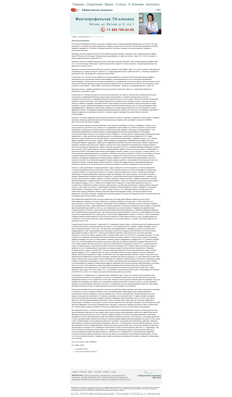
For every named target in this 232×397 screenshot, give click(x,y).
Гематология (95, 379)
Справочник (114, 379)
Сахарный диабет (81, 349)
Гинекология (76, 377)
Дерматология (86, 379)
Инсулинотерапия (78, 342)
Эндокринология (84, 36)
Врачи (109, 4)
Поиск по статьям (124, 379)
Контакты (153, 4)
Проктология (92, 377)
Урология (84, 377)
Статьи (121, 4)
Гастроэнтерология (118, 375)
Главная (78, 4)
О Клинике (136, 4)
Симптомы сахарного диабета (86, 351)
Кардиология (94, 375)
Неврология (76, 379)
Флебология (112, 377)
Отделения (94, 4)
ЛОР (99, 377)
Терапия (87, 375)
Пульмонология (122, 377)
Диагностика (105, 379)
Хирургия (104, 377)
